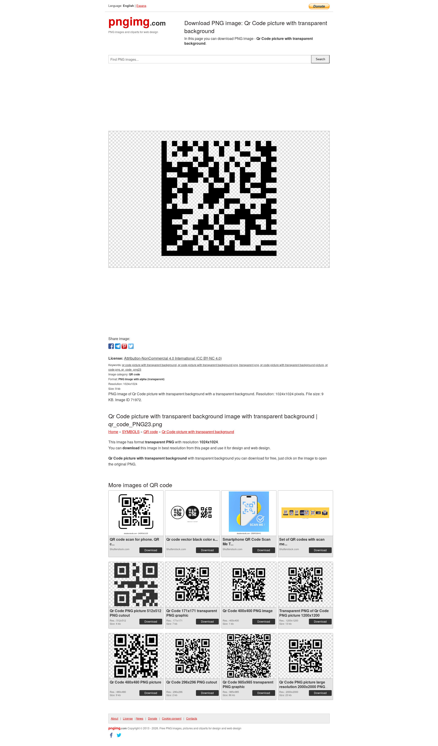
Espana (141, 5)
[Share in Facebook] (111, 346)
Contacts (191, 718)
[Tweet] (131, 346)
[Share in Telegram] (117, 346)
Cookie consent (171, 718)
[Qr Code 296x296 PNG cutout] (192, 656)
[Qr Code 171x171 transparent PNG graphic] (192, 584)
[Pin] (124, 346)
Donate (152, 718)
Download (150, 550)
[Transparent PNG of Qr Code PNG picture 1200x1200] (305, 584)
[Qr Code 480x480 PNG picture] (136, 656)
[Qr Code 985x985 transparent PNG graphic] (249, 656)
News (139, 718)
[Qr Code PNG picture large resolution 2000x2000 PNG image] (305, 656)
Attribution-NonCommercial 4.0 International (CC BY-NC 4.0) (173, 358)
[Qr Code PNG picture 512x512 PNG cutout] (136, 584)
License (128, 718)
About (114, 718)
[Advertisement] (219, 99)
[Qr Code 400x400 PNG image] (249, 584)
